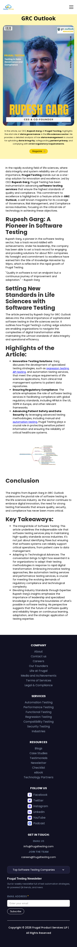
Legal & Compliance (39, 685)
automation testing (25, 422)
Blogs (38, 748)
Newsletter (38, 763)
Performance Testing (38, 707)
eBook (38, 772)
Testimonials (38, 758)
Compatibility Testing (38, 721)
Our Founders (38, 666)
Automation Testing (38, 702)
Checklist (38, 767)
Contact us (38, 656)
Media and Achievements (38, 675)
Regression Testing (38, 716)
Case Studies (38, 753)
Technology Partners (38, 777)
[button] (70, 7)
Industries (38, 731)
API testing (19, 372)
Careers (38, 661)
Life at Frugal (38, 670)
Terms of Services (38, 680)
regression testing (57, 368)
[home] (8, 7)
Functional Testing (38, 712)
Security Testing (38, 726)
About (38, 651)
